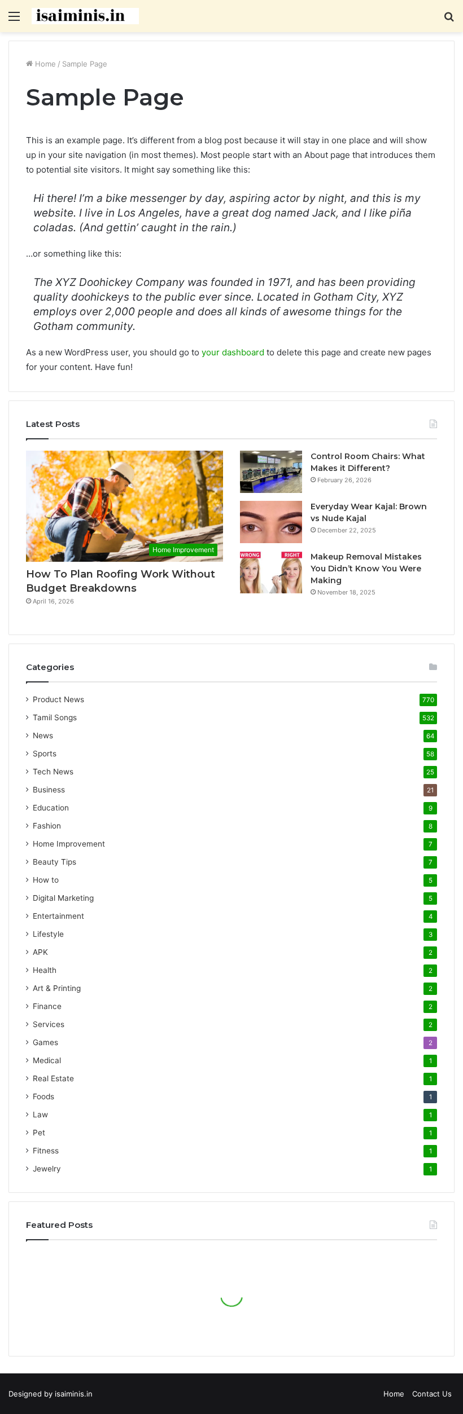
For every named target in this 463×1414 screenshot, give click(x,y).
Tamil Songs (55, 717)
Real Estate (53, 1078)
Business (49, 789)
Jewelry (47, 1168)
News (43, 735)
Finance (47, 1006)
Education (51, 807)
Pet (39, 1132)
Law (40, 1114)
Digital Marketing (63, 897)
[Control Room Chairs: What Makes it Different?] (271, 472)
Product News (58, 699)
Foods (43, 1096)
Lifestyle (48, 934)
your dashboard (233, 352)
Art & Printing (57, 988)
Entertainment (58, 915)
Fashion (47, 825)
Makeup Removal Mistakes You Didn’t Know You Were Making (366, 568)
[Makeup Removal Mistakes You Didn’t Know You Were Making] (271, 572)
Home (44, 63)
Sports (44, 753)
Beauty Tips (54, 861)
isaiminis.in (74, 1393)
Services (48, 1024)
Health (44, 970)
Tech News (53, 771)
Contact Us (432, 1393)
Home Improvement (69, 843)
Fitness (46, 1150)
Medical (47, 1060)
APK (40, 952)
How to (46, 879)
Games (45, 1042)
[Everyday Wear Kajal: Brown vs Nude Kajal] (271, 522)
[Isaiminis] (85, 16)
